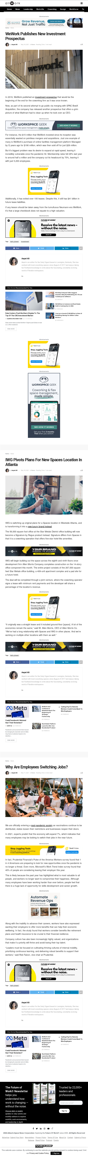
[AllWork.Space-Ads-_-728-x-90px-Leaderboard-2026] (44, 23)
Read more (11, 329)
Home (9, 9)
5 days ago (59, 299)
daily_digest (14, 241)
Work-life (40, 9)
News (17, 9)
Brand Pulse (40, 1140)
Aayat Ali (14, 44)
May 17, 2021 (25, 773)
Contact (70, 1138)
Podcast (49, 1140)
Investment (25, 241)
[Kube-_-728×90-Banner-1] (44, 850)
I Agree (56, 1153)
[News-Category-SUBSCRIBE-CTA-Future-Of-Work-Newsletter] (44, 227)
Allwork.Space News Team (14, 318)
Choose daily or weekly (14, 1111)
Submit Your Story (17, 1138)
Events (56, 1140)
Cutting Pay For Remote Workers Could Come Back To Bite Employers (71, 709)
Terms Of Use (53, 1138)
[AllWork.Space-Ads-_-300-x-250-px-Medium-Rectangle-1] (44, 906)
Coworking (52, 9)
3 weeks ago (59, 320)
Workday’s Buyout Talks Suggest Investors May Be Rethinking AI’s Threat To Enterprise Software (68, 294)
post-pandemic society (41, 825)
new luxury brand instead (40, 526)
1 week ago (59, 309)
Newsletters (29, 1138)
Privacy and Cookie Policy (39, 1153)
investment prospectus (46, 97)
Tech (84, 9)
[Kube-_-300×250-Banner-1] (44, 181)
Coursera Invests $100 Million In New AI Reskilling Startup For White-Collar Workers (68, 315)
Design (63, 9)
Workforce (73, 9)
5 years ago (17, 725)
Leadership (28, 9)
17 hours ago (28, 318)
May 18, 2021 (25, 44)
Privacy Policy (41, 1138)
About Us (62, 1138)
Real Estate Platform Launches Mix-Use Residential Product (49, 726)
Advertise (5, 1138)
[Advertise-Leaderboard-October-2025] (44, 551)
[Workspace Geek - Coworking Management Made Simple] (44, 125)
